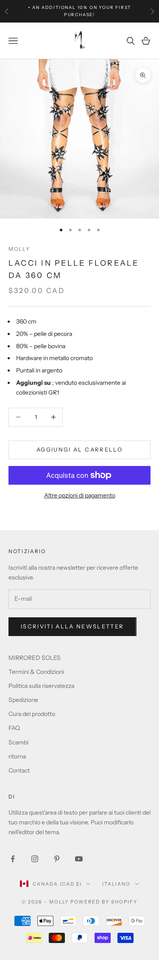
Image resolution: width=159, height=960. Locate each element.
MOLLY (19, 249)
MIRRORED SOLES (34, 658)
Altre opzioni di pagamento (79, 495)
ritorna (17, 756)
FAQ (14, 728)
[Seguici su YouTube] (79, 859)
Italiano (116, 884)
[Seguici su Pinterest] (57, 859)
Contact (19, 770)
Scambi (18, 742)
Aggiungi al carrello (79, 449)
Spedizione (23, 700)
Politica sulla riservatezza (41, 686)
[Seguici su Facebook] (12, 859)
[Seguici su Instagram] (35, 859)
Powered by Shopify (104, 902)
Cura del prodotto (31, 714)
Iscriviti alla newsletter (72, 626)
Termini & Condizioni (36, 672)
